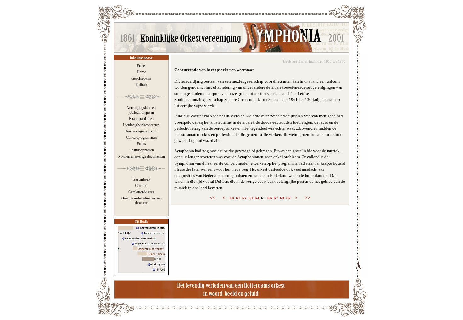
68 (282, 198)
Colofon (141, 185)
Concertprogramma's (141, 137)
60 (232, 198)
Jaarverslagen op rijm (141, 131)
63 (251, 198)
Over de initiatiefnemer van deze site (141, 200)
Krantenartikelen (141, 118)
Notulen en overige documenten (141, 156)
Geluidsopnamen (141, 150)
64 (257, 198)
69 (288, 198)
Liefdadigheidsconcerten (141, 125)
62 (244, 198)
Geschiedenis (141, 78)
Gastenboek (141, 179)
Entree (141, 66)
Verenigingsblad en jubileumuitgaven (141, 110)
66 (269, 198)
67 (276, 198)
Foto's (141, 144)
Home (141, 72)
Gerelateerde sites (141, 192)
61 (238, 198)
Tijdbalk (141, 84)
